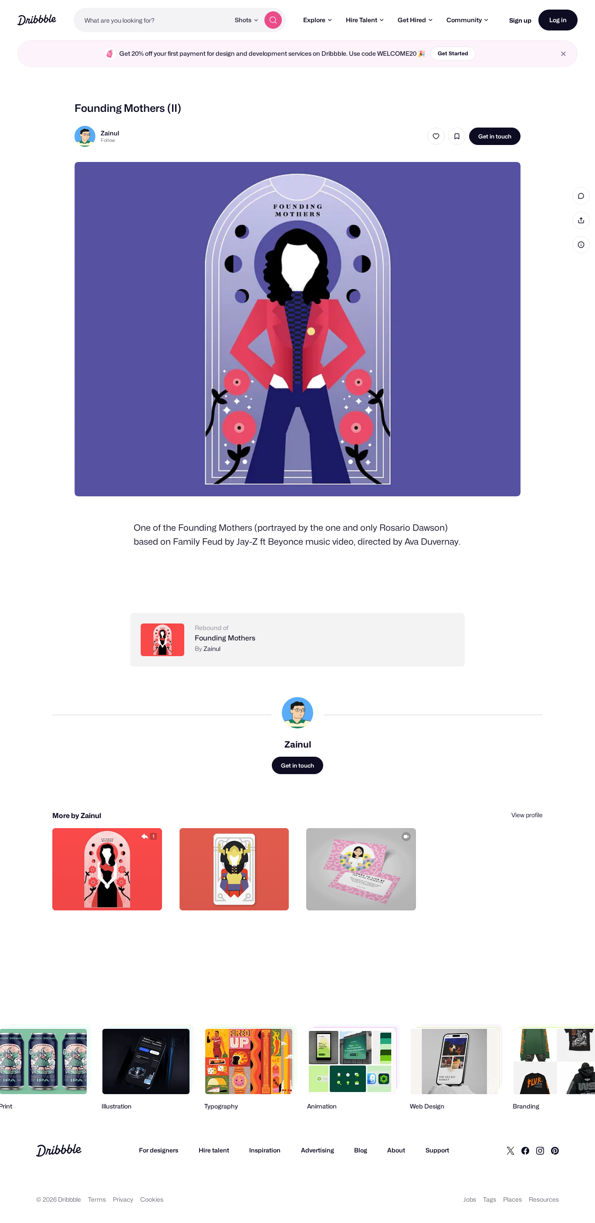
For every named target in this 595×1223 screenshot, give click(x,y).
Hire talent (214, 1150)
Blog (360, 1150)
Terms (97, 1199)
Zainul (110, 133)
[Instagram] (540, 1150)
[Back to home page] (36, 19)
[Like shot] (436, 136)
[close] (563, 54)
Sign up (520, 20)
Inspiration (265, 1150)
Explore (314, 20)
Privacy (123, 1199)
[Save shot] (457, 136)
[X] (510, 1150)
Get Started (453, 53)
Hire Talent (361, 20)
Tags (489, 1199)
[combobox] (152, 20)
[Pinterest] (555, 1150)
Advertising (317, 1150)
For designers (158, 1150)
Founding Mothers (225, 638)
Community (464, 20)
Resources (544, 1199)
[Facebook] (525, 1150)
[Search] (273, 20)
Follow (108, 140)
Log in (558, 20)
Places (512, 1199)
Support (437, 1150)
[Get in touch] (111, 894)
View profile (527, 815)
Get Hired (412, 20)
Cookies (151, 1199)
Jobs (469, 1199)
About (396, 1150)
